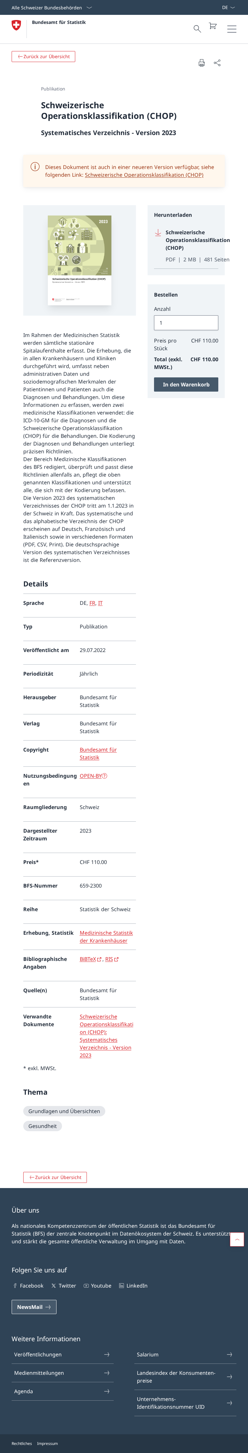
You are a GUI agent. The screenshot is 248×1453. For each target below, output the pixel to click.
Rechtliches (22, 1443)
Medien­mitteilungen (39, 1372)
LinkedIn (137, 1285)
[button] (237, 1239)
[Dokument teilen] (217, 63)
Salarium (148, 1354)
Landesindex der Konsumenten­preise (176, 1376)
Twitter (67, 1285)
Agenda (23, 1391)
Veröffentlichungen (38, 1354)
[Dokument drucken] (201, 63)
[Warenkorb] (212, 26)
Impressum (47, 1443)
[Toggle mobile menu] (232, 29)
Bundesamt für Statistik (59, 22)
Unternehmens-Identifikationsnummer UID (171, 1402)
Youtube (101, 1285)
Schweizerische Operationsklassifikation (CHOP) (144, 174)
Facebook (32, 1285)
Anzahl (162, 308)
